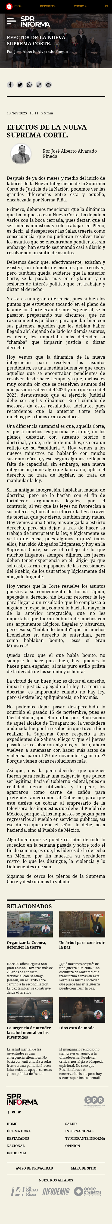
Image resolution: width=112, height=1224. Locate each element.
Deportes (21, 6)
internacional (79, 1131)
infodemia (16, 1153)
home (12, 1124)
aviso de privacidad (34, 1168)
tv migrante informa (85, 1138)
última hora (19, 1131)
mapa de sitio (83, 1168)
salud (71, 1124)
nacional (16, 1145)
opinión (72, 1145)
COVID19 (53, 6)
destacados (18, 1138)
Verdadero (87, 6)
